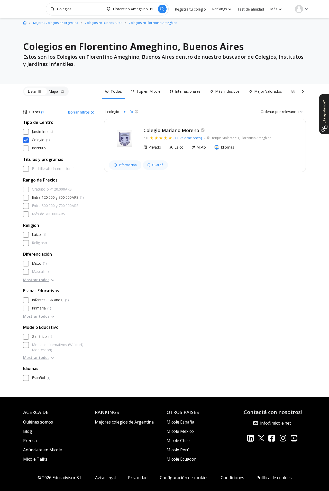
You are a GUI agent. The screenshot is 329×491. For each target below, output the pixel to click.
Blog (27, 431)
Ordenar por (271, 111)
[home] (24, 22)
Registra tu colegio (190, 9)
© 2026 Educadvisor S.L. (60, 477)
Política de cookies (274, 477)
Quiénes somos (38, 422)
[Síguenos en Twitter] (261, 438)
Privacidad (138, 477)
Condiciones (232, 477)
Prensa (30, 440)
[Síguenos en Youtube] (293, 438)
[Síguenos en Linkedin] (250, 438)
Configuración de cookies (184, 477)
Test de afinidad (250, 9)
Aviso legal (105, 477)
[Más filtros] (302, 91)
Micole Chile (178, 440)
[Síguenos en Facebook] (271, 438)
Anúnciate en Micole (42, 450)
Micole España (180, 422)
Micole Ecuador (181, 459)
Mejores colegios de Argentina (124, 422)
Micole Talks (35, 459)
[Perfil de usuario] (301, 9)
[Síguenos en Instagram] (282, 438)
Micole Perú (178, 450)
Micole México (180, 431)
